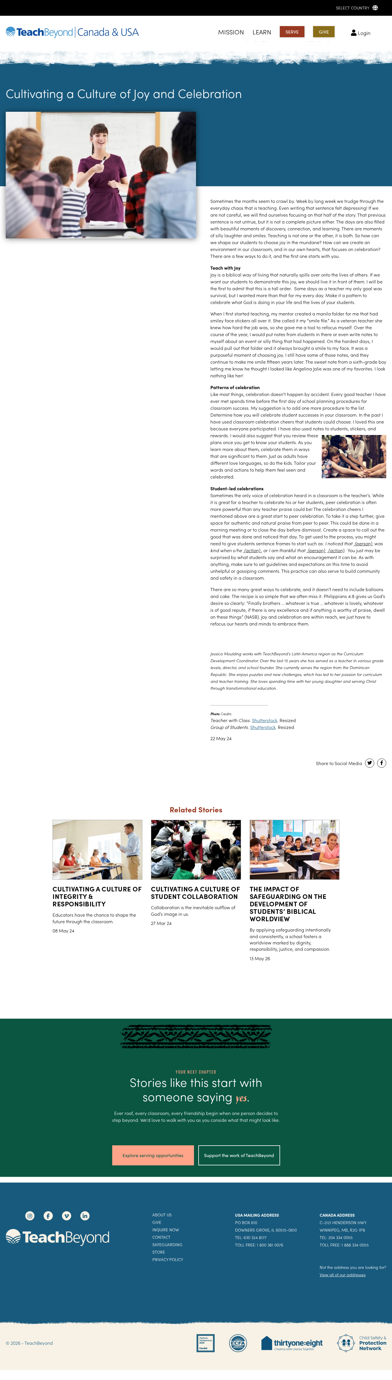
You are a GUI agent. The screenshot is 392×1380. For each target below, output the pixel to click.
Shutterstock (264, 720)
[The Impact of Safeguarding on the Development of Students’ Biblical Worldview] (294, 850)
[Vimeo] (66, 1215)
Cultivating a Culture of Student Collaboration (195, 892)
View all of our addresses (343, 1274)
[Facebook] (48, 1215)
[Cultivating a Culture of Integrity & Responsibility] (97, 850)
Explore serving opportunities (153, 1155)
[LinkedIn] (85, 1215)
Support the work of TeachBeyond (239, 1155)
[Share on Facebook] (381, 763)
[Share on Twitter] (369, 763)
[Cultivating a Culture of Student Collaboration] (196, 850)
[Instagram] (29, 1215)
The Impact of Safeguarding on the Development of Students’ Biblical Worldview (288, 903)
